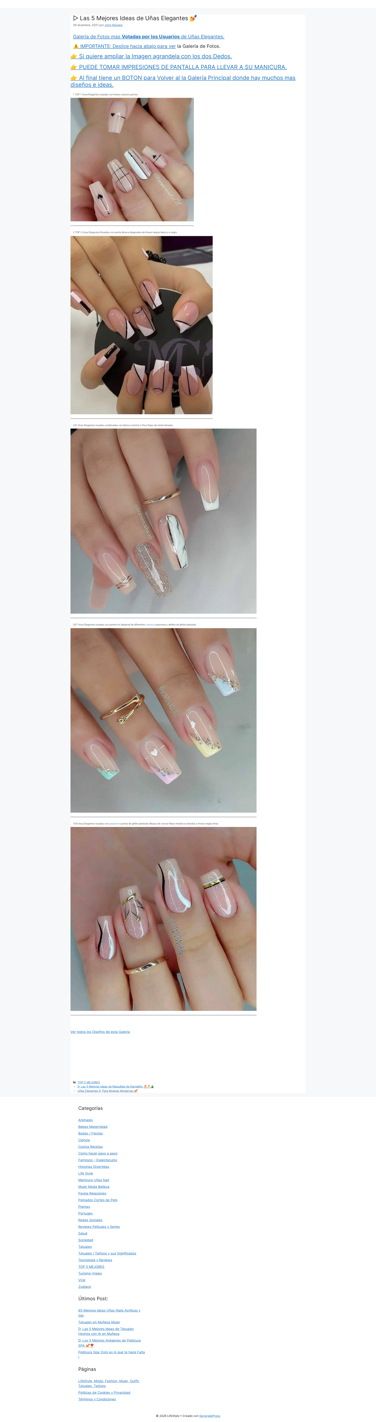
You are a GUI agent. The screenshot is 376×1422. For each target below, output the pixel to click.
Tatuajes (85, 1247)
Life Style (85, 1173)
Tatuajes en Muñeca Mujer (99, 1322)
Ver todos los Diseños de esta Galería (100, 1032)
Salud (82, 1233)
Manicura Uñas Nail (93, 1180)
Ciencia (84, 1140)
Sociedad (85, 1240)
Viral (81, 1280)
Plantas (84, 1207)
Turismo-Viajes (90, 1273)
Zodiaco (84, 1287)
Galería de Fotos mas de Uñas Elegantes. (148, 36)
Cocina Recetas (90, 1147)
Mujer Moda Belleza (93, 1187)
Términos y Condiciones (97, 1399)
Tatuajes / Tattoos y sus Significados (107, 1253)
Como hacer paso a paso (98, 1153)
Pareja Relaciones (92, 1193)
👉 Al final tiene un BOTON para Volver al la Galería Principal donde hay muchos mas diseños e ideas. (183, 81)
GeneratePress (209, 1416)
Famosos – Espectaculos (97, 1160)
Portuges (85, 1213)
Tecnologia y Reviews (95, 1260)
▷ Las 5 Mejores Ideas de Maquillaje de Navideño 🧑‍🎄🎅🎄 (116, 1086)
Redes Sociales (90, 1220)
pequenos (114, 823)
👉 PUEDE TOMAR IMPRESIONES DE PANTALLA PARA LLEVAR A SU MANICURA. (178, 67)
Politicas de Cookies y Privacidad (104, 1393)
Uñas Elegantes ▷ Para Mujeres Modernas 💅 (108, 1090)
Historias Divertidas (93, 1167)
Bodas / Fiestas (90, 1133)
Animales (85, 1120)
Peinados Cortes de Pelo (98, 1200)
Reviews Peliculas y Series (99, 1227)
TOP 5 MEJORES (89, 1082)
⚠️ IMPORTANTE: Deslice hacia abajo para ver (124, 46)
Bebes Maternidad (93, 1127)
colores (150, 624)
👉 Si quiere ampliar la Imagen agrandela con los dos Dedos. (151, 56)
